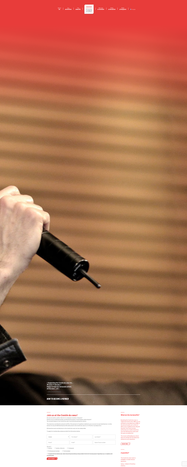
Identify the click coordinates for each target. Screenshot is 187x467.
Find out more (125, 443)
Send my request (51, 458)
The (78, 8)
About (59, 8)
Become (100, 8)
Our (68, 8)
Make (111, 8)
